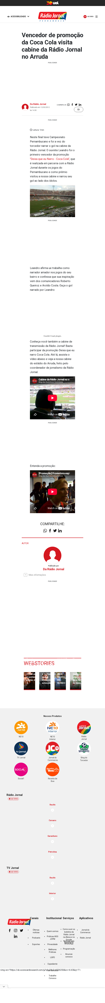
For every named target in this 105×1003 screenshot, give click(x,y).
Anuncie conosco (69, 955)
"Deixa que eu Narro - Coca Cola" (49, 159)
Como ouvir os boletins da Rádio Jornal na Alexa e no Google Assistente (69, 936)
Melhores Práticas (53, 950)
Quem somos (52, 931)
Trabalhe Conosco (52, 977)
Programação (69, 949)
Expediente (52, 964)
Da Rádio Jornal (38, 104)
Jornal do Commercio (85, 931)
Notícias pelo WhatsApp (68, 942)
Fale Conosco (52, 970)
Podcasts (36, 938)
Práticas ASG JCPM (52, 937)
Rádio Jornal (85, 938)
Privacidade (52, 944)
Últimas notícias (36, 931)
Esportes (36, 944)
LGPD (52, 957)
